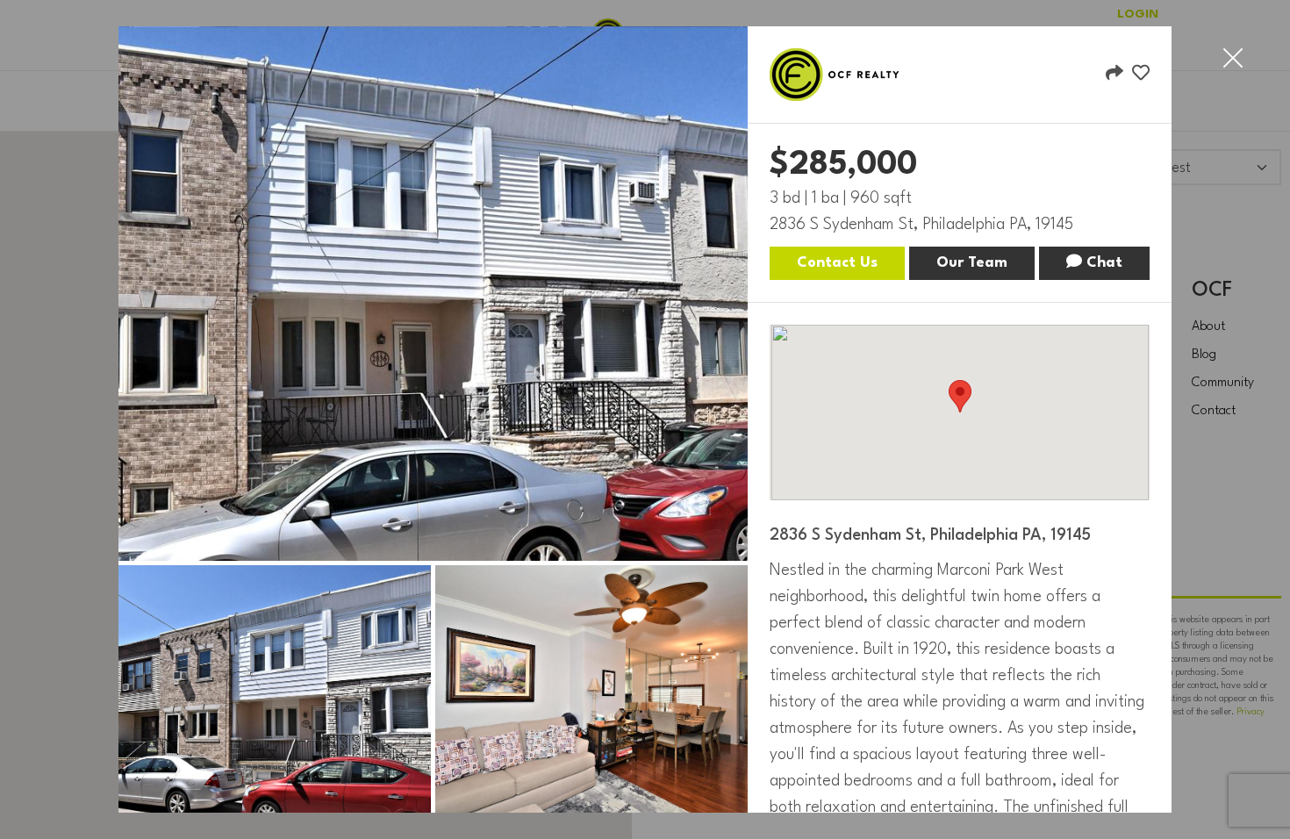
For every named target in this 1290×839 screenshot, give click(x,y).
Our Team (971, 262)
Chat (1102, 262)
